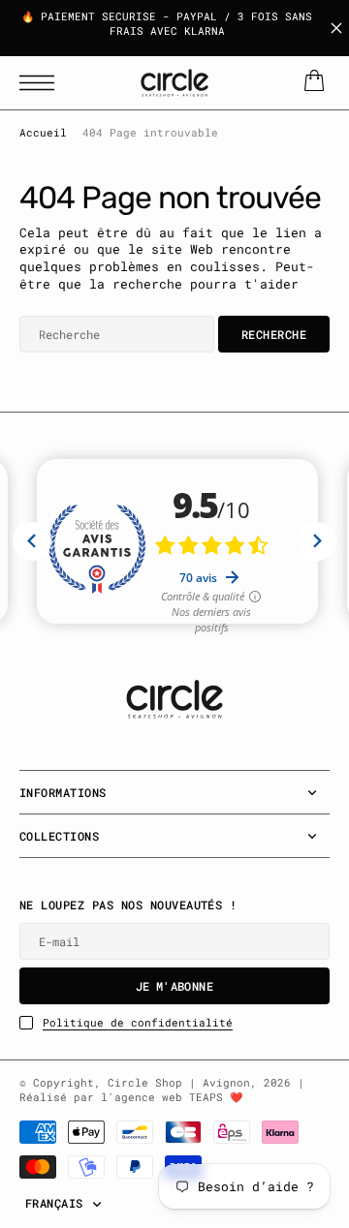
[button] (41, 83)
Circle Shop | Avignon (179, 1083)
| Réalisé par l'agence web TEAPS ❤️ (161, 1090)
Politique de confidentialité (138, 1022)
